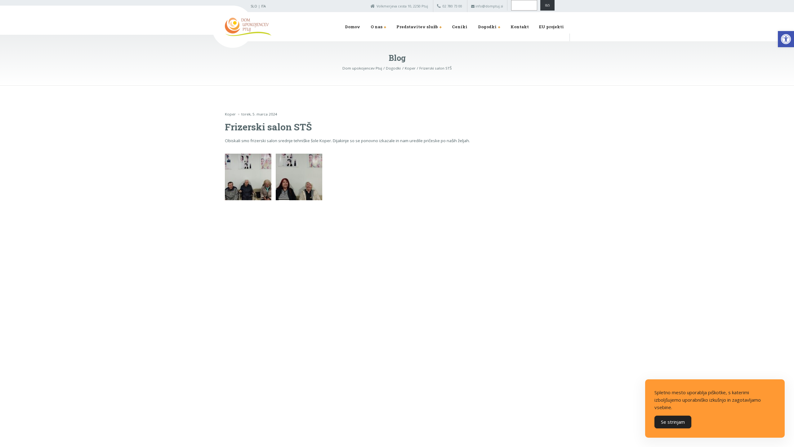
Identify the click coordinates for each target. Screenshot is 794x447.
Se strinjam (673, 422)
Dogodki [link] (487, 26)
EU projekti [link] (551, 26)
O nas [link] (376, 26)
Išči (547, 5)
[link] (786, 39)
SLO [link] (254, 6)
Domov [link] (352, 26)
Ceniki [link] (459, 26)
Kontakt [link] (520, 26)
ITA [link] (263, 6)
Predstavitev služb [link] (417, 26)
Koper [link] (230, 114)
